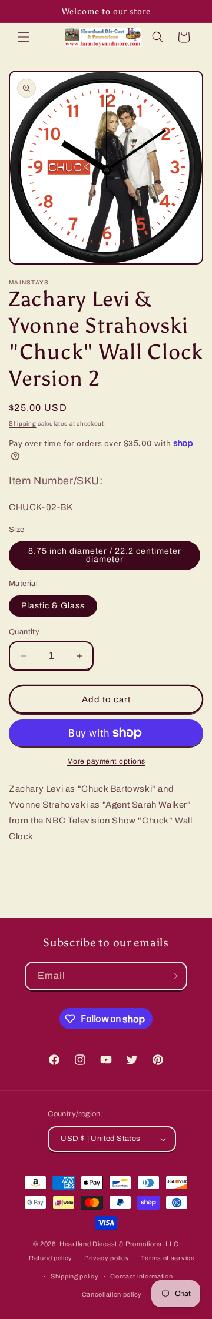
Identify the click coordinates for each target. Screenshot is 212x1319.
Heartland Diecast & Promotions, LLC (119, 1243)
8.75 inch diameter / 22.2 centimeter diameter (104, 555)
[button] (24, 37)
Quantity (24, 632)
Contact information (141, 1276)
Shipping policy (75, 1276)
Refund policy (50, 1257)
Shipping (23, 423)
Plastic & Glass (53, 605)
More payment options (106, 761)
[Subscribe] (173, 976)
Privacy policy (107, 1257)
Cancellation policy (112, 1294)
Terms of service (167, 1257)
